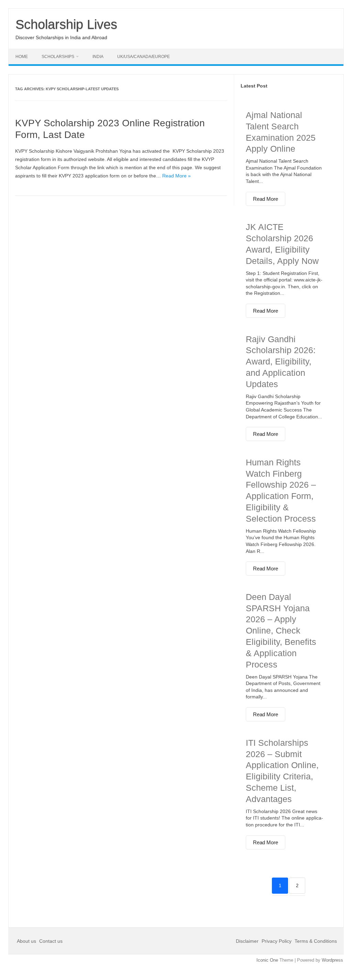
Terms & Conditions (316, 941)
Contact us (51, 941)
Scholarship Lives (66, 24)
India (97, 56)
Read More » (176, 175)
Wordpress (332, 960)
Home (21, 56)
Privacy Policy (277, 941)
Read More (265, 199)
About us (27, 941)
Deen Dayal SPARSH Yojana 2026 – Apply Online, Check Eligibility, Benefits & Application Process (281, 630)
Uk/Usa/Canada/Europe (143, 56)
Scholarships (58, 56)
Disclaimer (248, 941)
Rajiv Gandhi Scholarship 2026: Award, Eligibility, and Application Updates (281, 361)
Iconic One (267, 960)
